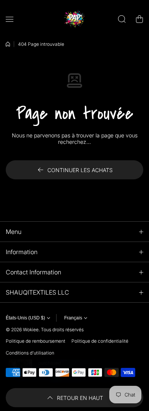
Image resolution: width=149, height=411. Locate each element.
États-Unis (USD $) (25, 318)
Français (73, 318)
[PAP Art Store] (74, 19)
